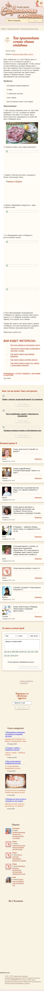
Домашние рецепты (13, 29)
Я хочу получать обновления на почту (21, 662)
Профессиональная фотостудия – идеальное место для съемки (18, 835)
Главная (3, 29)
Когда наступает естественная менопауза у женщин (19, 858)
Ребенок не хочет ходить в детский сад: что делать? (14, 805)
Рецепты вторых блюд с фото (29, 29)
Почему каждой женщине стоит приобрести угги (18, 882)
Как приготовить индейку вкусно (23, 359)
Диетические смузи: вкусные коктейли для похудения (18, 847)
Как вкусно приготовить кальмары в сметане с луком (25, 349)
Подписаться (22, 707)
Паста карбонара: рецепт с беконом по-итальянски (22, 415)
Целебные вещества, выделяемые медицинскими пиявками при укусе (18, 870)
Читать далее (23, 404)
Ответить (38, 459)
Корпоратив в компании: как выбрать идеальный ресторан (15, 740)
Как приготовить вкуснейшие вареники (22, 355)
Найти (36, 20)
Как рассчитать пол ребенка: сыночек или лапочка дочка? (15, 791)
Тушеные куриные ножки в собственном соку (22, 430)
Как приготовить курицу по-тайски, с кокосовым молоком (25, 364)
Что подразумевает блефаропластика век (12, 767)
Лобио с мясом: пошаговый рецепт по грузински (22, 399)
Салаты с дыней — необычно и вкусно (15, 754)
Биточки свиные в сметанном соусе (25, 345)
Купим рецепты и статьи (26, 682)
